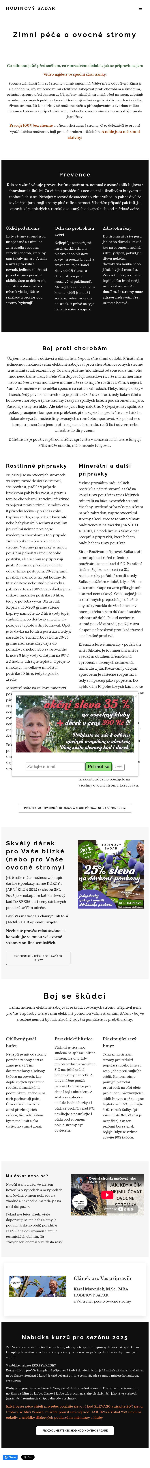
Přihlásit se (98, 766)
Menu (140, 8)
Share (12, 1457)
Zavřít (118, 767)
